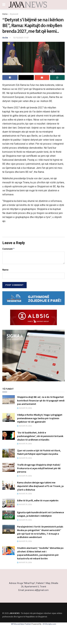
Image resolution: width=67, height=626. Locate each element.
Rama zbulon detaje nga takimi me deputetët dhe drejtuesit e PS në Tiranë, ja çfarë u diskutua (40, 486)
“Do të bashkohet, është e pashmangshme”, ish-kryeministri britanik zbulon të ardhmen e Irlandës (40, 436)
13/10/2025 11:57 (21, 38)
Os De (5, 38)
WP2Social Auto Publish (21, 624)
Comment (8, 248)
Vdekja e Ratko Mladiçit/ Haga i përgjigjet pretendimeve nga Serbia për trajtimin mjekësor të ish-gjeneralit (39, 418)
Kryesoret (14, 14)
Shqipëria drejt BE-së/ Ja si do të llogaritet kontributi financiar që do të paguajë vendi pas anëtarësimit (41, 400)
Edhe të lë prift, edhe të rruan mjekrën (37, 500)
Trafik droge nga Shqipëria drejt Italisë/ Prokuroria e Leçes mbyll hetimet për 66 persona (38, 468)
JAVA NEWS (14, 613)
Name (5, 270)
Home (4, 14)
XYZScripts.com (49, 624)
